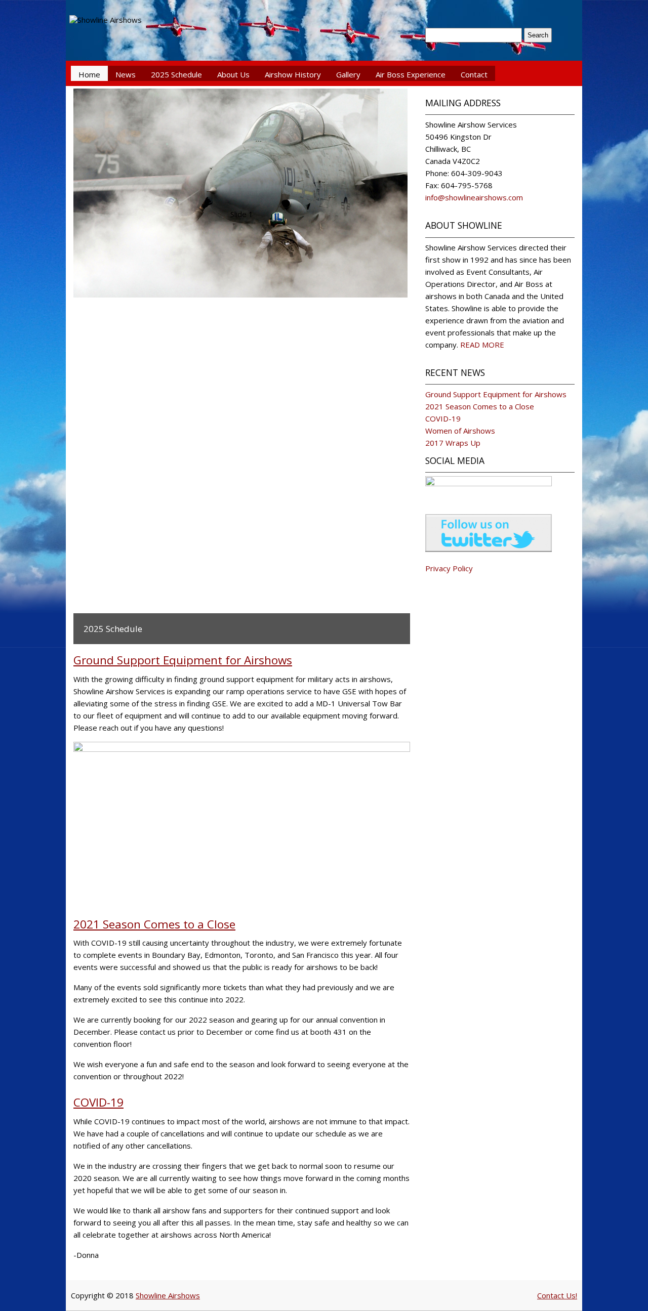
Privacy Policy (449, 568)
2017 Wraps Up (452, 443)
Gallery (348, 74)
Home (89, 74)
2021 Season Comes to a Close (154, 924)
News (125, 74)
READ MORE (482, 345)
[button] (294, 335)
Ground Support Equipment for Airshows (182, 660)
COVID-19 (98, 1102)
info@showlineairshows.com (474, 197)
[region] (241, 366)
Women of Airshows (460, 431)
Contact (474, 74)
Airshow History (293, 74)
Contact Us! (557, 1295)
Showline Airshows (168, 1295)
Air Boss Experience (411, 74)
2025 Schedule (176, 74)
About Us (233, 74)
